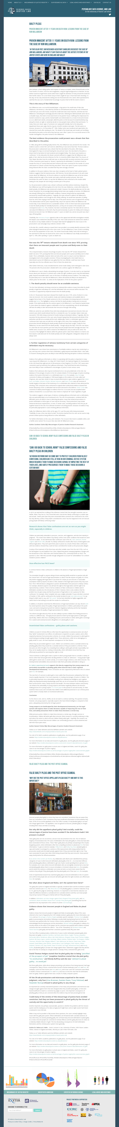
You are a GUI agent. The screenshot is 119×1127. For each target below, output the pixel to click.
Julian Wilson (64, 935)
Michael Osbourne (55, 381)
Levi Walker (36, 381)
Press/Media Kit (38, 1122)
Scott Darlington (65, 943)
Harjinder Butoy (36, 983)
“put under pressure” (77, 596)
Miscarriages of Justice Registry (35, 2)
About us (17, 2)
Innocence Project (43, 217)
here (42, 208)
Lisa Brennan (52, 980)
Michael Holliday (68, 923)
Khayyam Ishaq (69, 937)
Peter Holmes (75, 943)
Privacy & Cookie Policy (15, 1122)
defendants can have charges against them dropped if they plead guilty (57, 898)
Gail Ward (57, 935)
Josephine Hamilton (48, 935)
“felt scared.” (53, 598)
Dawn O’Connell (56, 945)
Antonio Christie (45, 381)
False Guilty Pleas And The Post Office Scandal (48, 764)
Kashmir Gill (32, 939)
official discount (55, 889)
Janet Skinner (47, 943)
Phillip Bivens (59, 847)
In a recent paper (57, 687)
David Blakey (39, 943)
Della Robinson (59, 937)
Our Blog (97, 2)
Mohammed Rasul (74, 945)
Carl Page (65, 945)
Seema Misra (56, 943)
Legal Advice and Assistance (80, 2)
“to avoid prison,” (36, 959)
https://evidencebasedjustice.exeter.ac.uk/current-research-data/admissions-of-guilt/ (62, 743)
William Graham (61, 939)
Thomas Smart (78, 917)
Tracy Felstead (77, 980)
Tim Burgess (80, 939)
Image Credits (28, 1122)
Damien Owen (64, 980)
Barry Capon (41, 939)
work (86, 604)
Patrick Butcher (33, 929)
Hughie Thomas (74, 935)
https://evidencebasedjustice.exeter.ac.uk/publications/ (51, 737)
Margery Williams (50, 941)
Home (10, 2)
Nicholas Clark (40, 941)
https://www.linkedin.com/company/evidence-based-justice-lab (48, 732)
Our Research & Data (58, 2)
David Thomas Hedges (82, 937)
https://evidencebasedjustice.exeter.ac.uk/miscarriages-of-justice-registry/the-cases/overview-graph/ (59, 750)
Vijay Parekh (47, 945)
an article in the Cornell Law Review (41, 859)
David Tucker (81, 387)
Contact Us (107, 2)
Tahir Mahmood (61, 941)
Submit (37, 1110)
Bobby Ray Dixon (71, 847)
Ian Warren (70, 941)
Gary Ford (78, 375)
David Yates (77, 941)
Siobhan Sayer (71, 939)
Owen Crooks (69, 381)
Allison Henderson (41, 937)
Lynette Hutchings (50, 939)
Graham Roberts (78, 927)
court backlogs (67, 902)
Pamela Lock (39, 945)
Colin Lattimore (76, 539)
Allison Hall (51, 937)
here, (85, 967)
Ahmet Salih (41, 541)
